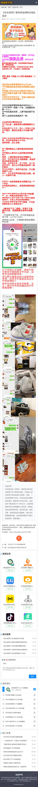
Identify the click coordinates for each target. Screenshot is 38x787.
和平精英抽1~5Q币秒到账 (11, 748)
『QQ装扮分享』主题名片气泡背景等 (15, 740)
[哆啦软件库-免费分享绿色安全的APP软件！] (7, 2)
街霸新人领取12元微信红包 (12, 763)
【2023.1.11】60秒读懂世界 (16, 544)
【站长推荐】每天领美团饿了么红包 (14, 653)
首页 (9, 7)
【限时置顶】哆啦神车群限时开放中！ (15, 744)
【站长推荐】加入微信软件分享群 (13, 638)
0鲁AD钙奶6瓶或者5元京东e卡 (13, 752)
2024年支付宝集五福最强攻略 (12, 737)
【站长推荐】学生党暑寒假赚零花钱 (14, 646)
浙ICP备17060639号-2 (19, 784)
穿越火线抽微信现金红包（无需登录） (15, 766)
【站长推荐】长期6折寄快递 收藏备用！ (15, 649)
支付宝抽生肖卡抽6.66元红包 (16, 547)
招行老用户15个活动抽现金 (12, 759)
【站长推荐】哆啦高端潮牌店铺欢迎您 (15, 642)
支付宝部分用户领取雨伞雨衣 (12, 755)
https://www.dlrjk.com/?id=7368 (20, 532)
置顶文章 (15, 7)
